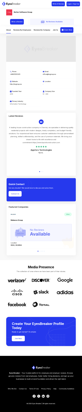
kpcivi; (40, 153)
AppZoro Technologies (41, 150)
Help (54, 389)
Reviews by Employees (22, 30)
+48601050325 (15, 74)
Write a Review (16, 22)
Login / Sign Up (73, 4)
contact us (23, 389)
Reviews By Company (42, 30)
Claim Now (68, 30)
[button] (39, 171)
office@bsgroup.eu (49, 74)
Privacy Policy (46, 389)
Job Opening (58, 30)
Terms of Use (34, 389)
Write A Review (58, 4)
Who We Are (12, 389)
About (8, 30)
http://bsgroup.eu (16, 84)
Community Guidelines (66, 389)
